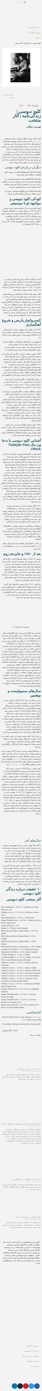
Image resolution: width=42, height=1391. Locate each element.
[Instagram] (20, 1386)
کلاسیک (20, 382)
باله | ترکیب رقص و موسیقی (29, 1069)
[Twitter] (31, 1386)
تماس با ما (35, 1366)
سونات (24, 868)
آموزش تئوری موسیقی (30, 1356)
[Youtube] (26, 1386)
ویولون (15, 546)
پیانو (20, 546)
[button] (21, 131)
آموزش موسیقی (32, 1361)
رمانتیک (38, 38)
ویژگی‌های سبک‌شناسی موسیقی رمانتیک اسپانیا (21, 1124)
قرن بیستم (37, 141)
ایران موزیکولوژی (34, 27)
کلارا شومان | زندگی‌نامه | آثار (28, 1217)
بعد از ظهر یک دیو (16, 764)
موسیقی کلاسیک (35, 32)
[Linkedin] (14, 1386)
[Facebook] (37, 1386)
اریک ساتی (17, 759)
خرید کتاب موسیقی (31, 1351)
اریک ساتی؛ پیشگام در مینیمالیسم (27, 1179)
